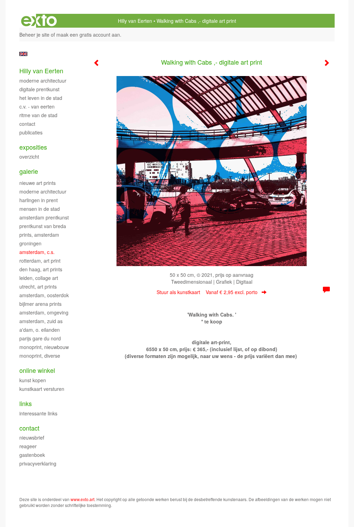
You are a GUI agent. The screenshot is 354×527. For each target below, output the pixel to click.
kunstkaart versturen (41, 388)
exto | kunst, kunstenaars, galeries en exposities (38, 21)
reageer (28, 446)
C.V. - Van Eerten (37, 106)
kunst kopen (32, 380)
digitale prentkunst (39, 89)
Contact (27, 123)
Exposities (33, 147)
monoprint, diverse (39, 355)
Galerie (28, 171)
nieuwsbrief (31, 437)
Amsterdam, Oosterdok (44, 295)
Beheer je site (34, 34)
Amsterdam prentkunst (44, 217)
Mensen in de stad (39, 208)
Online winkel (37, 370)
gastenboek (32, 454)
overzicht (29, 156)
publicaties (31, 132)
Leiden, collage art (38, 277)
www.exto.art (82, 499)
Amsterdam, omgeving (43, 312)
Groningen (30, 243)
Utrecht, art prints (38, 286)
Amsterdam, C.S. (37, 251)
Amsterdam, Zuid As (41, 321)
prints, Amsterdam (39, 234)
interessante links (38, 413)
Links (25, 403)
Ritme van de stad (38, 115)
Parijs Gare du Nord (40, 338)
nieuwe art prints (37, 182)
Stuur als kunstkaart (207, 292)
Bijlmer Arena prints (40, 303)
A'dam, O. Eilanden (39, 329)
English (23, 54)
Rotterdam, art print (39, 260)
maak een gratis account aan (88, 34)
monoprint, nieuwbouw (44, 347)
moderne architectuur (42, 191)
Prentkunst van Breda (42, 226)
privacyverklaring (37, 463)
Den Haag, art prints (40, 269)
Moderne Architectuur (42, 80)
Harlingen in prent (38, 200)
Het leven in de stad (40, 97)
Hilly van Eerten (135, 20)
